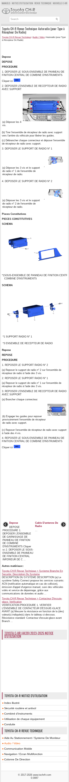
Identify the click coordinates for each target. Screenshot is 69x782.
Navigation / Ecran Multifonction (23, 754)
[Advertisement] (35, 48)
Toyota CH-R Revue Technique (16, 37)
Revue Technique (42, 3)
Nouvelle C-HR (60, 3)
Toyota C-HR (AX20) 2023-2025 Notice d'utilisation (28, 634)
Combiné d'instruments (18, 713)
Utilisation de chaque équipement (24, 718)
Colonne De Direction (17, 759)
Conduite (9, 724)
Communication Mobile (18, 748)
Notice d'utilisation (22, 3)
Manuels (6, 3)
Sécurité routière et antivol (20, 708)
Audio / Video (39, 37)
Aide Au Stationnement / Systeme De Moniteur (32, 737)
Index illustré (12, 702)
